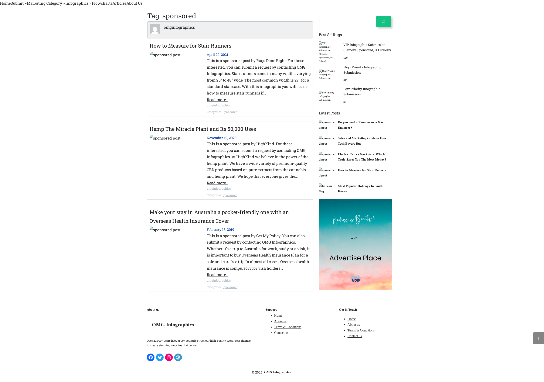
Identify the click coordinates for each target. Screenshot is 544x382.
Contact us (281, 332)
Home (278, 315)
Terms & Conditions (287, 327)
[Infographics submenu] (90, 3)
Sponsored (230, 112)
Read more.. (217, 99)
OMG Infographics (173, 324)
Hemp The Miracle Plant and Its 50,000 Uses (203, 128)
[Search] (383, 21)
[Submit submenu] (26, 3)
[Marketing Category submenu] (64, 3)
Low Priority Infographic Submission (361, 91)
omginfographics (179, 27)
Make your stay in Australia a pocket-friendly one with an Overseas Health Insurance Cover (219, 216)
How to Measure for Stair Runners (190, 45)
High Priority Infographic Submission (362, 70)
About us (280, 321)
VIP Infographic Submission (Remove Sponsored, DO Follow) (367, 47)
